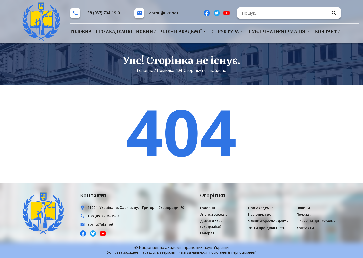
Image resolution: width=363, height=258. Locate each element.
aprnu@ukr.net (164, 13)
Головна (81, 31)
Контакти (328, 31)
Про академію (113, 31)
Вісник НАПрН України (316, 221)
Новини (146, 31)
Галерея (207, 233)
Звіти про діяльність (266, 227)
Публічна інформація (276, 31)
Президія (304, 214)
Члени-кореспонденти (268, 221)
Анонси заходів (214, 214)
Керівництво (259, 214)
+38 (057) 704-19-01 (103, 13)
